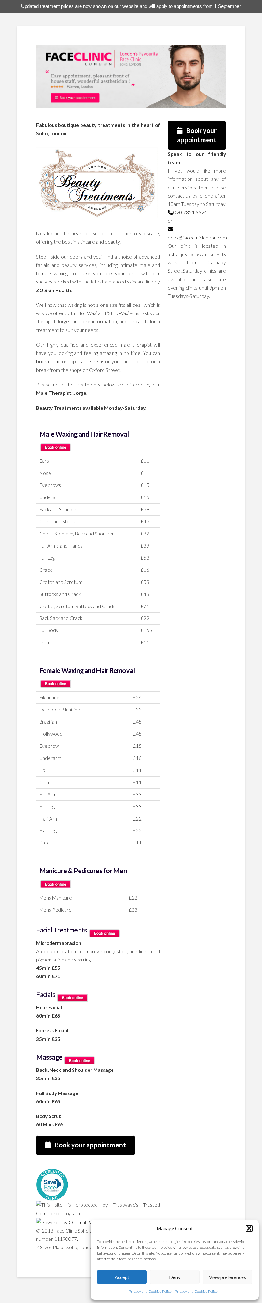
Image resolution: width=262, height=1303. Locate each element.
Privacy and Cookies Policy (150, 1291)
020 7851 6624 (190, 212)
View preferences (227, 1277)
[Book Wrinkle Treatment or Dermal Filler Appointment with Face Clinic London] (55, 444)
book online (48, 361)
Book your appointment (90, 1145)
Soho (173, 254)
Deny (175, 1277)
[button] (249, 1228)
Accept (122, 1277)
